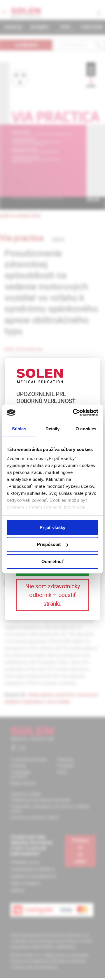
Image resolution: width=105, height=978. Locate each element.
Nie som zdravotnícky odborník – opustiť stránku (52, 595)
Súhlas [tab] (19, 428)
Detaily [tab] (53, 428)
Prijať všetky (52, 527)
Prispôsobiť (49, 544)
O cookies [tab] (86, 428)
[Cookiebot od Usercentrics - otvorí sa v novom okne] (74, 412)
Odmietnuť (52, 561)
